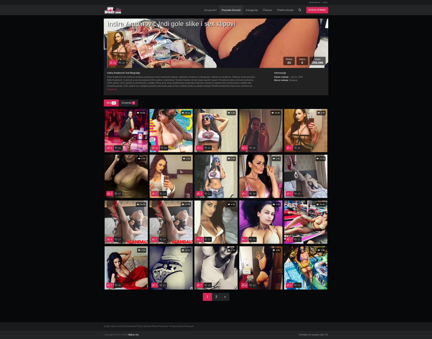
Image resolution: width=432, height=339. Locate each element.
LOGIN (324, 2)
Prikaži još (112, 89)
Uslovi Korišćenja (125, 326)
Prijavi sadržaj (142, 326)
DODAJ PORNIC (317, 10)
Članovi (267, 10)
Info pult (189, 326)
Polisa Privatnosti (160, 326)
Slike (110, 103)
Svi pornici (210, 10)
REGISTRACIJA (314, 2)
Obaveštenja (177, 326)
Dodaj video (109, 326)
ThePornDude (285, 10)
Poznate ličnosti (231, 10)
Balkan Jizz (133, 335)
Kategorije (252, 10)
